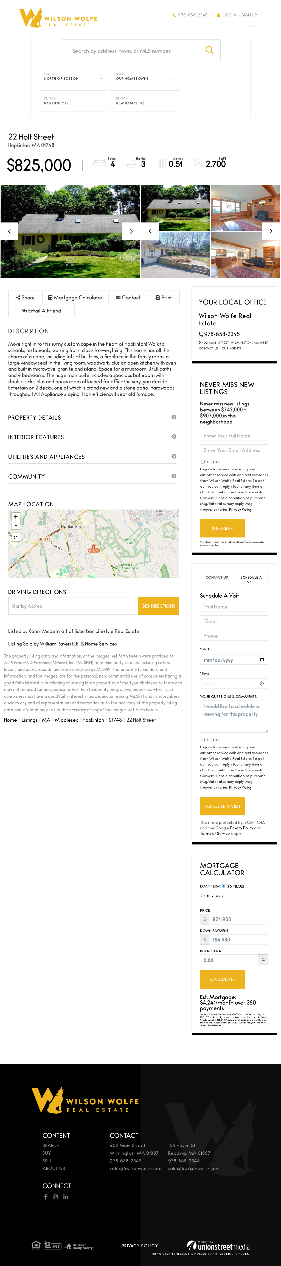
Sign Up (249, 15)
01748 (115, 719)
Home (10, 719)
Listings (29, 719)
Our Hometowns (132, 78)
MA (46, 719)
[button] (209, 50)
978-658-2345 (193, 15)
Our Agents (231, 348)
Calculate (222, 979)
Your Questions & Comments (228, 696)
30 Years (235, 886)
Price (205, 910)
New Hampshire (130, 103)
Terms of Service (215, 833)
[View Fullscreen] (16, 537)
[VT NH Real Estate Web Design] (218, 1245)
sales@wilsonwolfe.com (135, 1168)
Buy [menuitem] (47, 1152)
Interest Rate (212, 950)
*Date (205, 649)
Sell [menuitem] (47, 1160)
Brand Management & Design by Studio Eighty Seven (200, 1254)
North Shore (56, 103)
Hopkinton (93, 719)
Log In (229, 15)
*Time (205, 673)
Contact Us (208, 348)
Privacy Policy (240, 509)
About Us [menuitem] (54, 1168)
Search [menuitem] (51, 1145)
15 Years (214, 895)
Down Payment (214, 930)
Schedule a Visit (251, 579)
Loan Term (210, 886)
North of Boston (61, 78)
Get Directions (158, 606)
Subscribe (222, 528)
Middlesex (66, 719)
